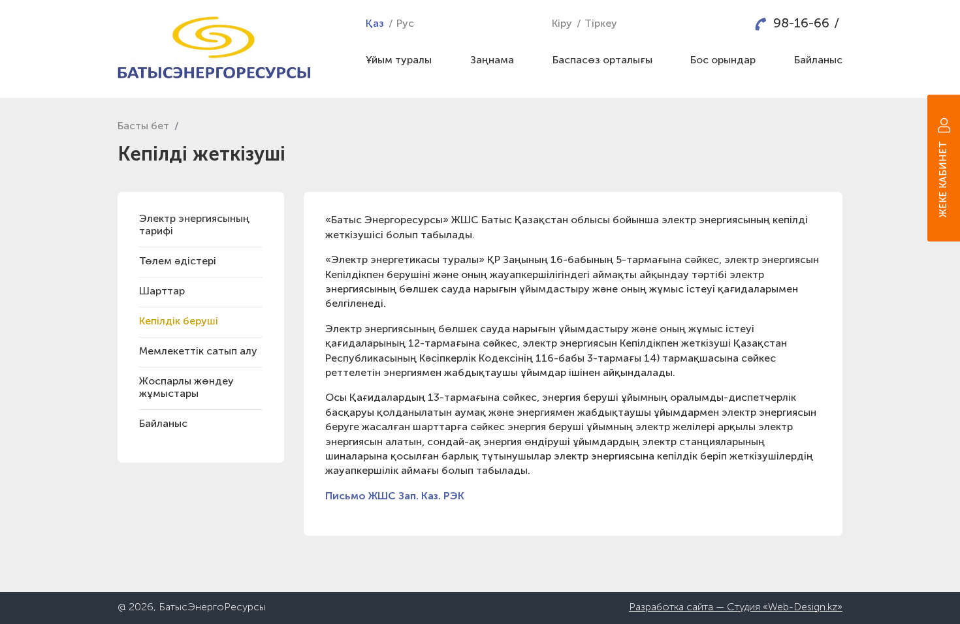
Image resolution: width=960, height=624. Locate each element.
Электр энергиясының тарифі (194, 225)
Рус (405, 24)
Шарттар (162, 292)
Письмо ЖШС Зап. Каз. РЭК (394, 496)
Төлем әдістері (177, 262)
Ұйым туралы (399, 60)
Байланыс (163, 424)
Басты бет (143, 126)
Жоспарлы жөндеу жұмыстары (186, 388)
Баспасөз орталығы (602, 60)
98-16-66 (801, 24)
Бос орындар (723, 60)
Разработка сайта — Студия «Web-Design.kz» (735, 607)
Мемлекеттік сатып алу (198, 352)
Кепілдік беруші (178, 322)
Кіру (562, 24)
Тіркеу (600, 24)
